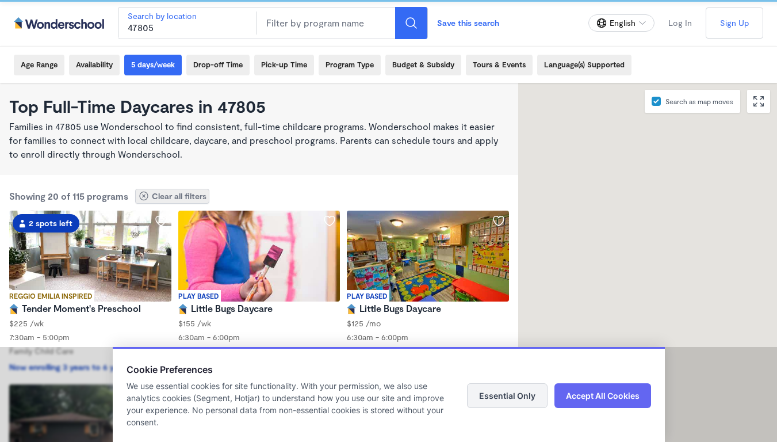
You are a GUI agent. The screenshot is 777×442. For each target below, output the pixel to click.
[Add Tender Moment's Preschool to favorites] (161, 221)
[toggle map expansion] (758, 101)
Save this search (468, 23)
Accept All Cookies (603, 396)
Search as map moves (699, 101)
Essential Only (507, 396)
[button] (652, 249)
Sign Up (734, 23)
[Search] (411, 23)
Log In (680, 23)
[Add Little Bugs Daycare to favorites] (329, 221)
